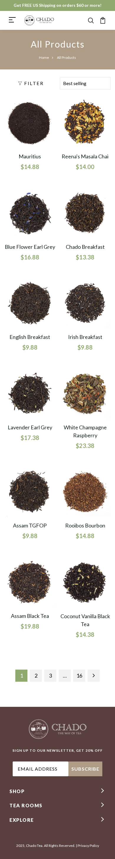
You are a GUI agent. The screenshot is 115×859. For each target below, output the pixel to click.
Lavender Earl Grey (30, 427)
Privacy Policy (88, 845)
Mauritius (30, 156)
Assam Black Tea (30, 616)
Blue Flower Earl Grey (30, 246)
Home (44, 57)
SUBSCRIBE (85, 769)
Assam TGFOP (30, 525)
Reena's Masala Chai (85, 156)
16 (79, 675)
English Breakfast (29, 337)
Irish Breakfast (85, 337)
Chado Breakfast (85, 246)
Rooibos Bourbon (85, 525)
